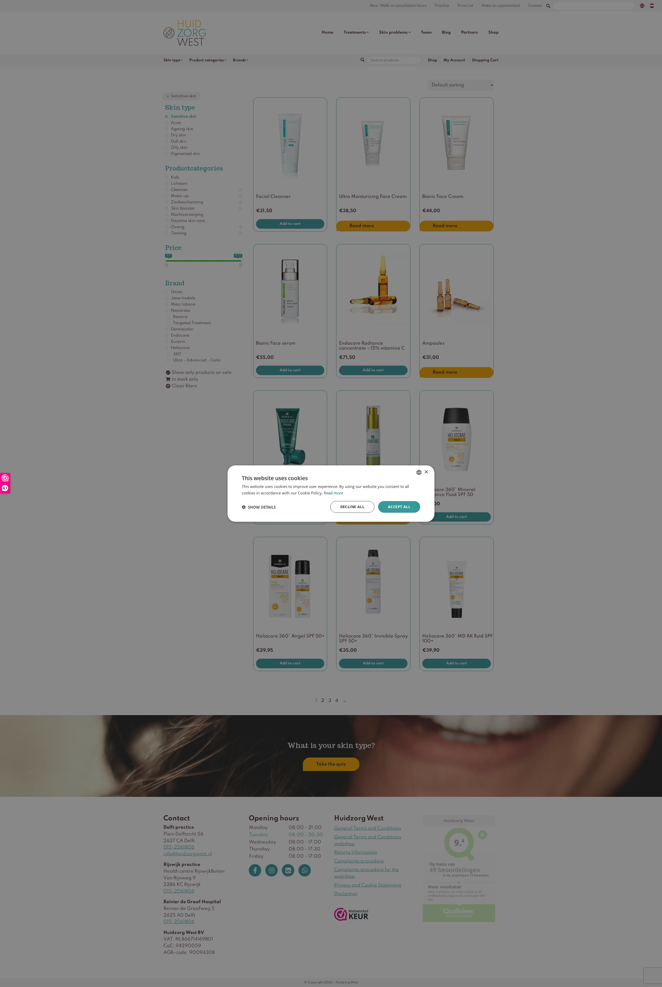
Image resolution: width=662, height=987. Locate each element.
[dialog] (331, 493)
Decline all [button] (352, 506)
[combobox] (419, 472)
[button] (259, 507)
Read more (333, 492)
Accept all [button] (399, 506)
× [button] (426, 472)
